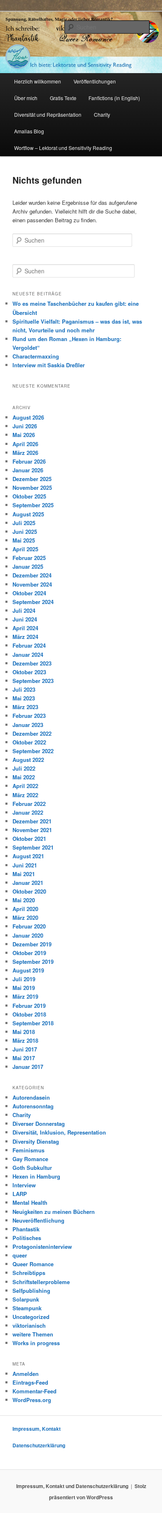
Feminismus (28, 1150)
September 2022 (33, 751)
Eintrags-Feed (30, 1382)
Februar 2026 (29, 461)
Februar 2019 (29, 1005)
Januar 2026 (27, 470)
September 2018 (33, 1023)
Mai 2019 (23, 988)
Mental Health (29, 1202)
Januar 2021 (27, 883)
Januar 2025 (27, 566)
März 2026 (25, 453)
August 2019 (28, 970)
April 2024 (25, 628)
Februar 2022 (29, 804)
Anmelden (25, 1374)
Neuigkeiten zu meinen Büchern (53, 1212)
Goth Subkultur (32, 1168)
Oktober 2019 (29, 953)
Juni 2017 (24, 1049)
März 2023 (25, 707)
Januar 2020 (27, 935)
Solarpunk (25, 1299)
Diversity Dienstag (35, 1141)
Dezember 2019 (32, 944)
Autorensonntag (33, 1106)
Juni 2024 (24, 619)
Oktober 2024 (29, 593)
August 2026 (28, 417)
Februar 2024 (29, 645)
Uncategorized (30, 1317)
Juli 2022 (23, 768)
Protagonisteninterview (42, 1246)
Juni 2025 (24, 531)
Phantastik (25, 1229)
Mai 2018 (23, 1032)
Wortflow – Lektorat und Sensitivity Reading (63, 147)
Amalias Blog (29, 131)
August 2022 (28, 760)
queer (19, 1255)
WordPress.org (31, 1400)
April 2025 (25, 549)
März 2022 (25, 795)
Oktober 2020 (29, 891)
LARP (19, 1194)
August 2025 (28, 514)
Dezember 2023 (32, 663)
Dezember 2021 (32, 821)
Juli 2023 (23, 689)
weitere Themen (32, 1334)
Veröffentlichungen (95, 81)
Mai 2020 (23, 900)
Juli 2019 (23, 979)
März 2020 (25, 917)
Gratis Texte (63, 97)
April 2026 (25, 444)
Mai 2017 (23, 1058)
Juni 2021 (24, 865)
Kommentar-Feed (34, 1391)
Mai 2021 (23, 874)
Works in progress (36, 1343)
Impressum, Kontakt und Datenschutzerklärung (72, 1486)
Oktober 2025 (29, 496)
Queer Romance (33, 1264)
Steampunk (27, 1308)
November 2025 (32, 487)
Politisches (26, 1238)
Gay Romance (30, 1159)
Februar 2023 (29, 716)
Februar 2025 (29, 558)
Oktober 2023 (29, 672)
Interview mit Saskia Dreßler (48, 365)
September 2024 (33, 602)
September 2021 (33, 847)
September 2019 (33, 961)
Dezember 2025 (32, 479)
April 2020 (25, 909)
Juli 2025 (23, 523)
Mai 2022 (23, 777)
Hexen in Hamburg (36, 1176)
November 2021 (32, 830)
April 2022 (25, 786)
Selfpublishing (31, 1290)
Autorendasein (31, 1097)
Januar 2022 (27, 812)
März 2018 (25, 1040)
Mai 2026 (23, 435)
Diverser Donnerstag (38, 1123)
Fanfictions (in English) (114, 97)
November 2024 (32, 584)
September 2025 (33, 505)
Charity (102, 114)
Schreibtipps (28, 1273)
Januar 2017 (27, 1067)
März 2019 (25, 996)
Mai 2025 (23, 540)
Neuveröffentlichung (38, 1220)
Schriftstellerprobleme (41, 1282)
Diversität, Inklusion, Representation (59, 1132)
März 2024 (25, 637)
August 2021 (28, 856)
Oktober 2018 (29, 1014)
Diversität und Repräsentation (47, 114)
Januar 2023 (27, 725)
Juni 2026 (24, 426)
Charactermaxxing (35, 356)
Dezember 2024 (32, 575)
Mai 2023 (23, 698)
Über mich (25, 97)
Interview (24, 1185)
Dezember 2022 (32, 733)
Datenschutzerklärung (38, 1445)
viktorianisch (29, 1325)
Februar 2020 (29, 926)
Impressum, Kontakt (36, 1428)
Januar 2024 (27, 654)
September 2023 (33, 681)
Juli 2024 (23, 610)
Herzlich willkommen (37, 81)
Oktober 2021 (29, 838)
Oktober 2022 (29, 742)
